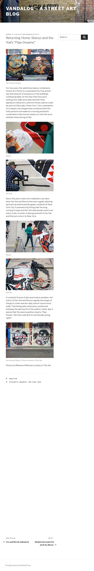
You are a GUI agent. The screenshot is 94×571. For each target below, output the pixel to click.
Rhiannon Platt (31, 34)
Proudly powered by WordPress (18, 565)
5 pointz (13, 382)
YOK (39, 382)
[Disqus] (30, 421)
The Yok (32, 382)
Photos (13, 379)
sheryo (23, 382)
